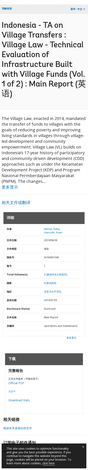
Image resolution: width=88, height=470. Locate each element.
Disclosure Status (18, 308)
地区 (9, 291)
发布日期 (12, 300)
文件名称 (12, 317)
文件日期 (12, 240)
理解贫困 (7, 8)
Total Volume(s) (17, 274)
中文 (79, 9)
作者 (9, 229)
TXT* (11, 392)
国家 (9, 283)
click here (48, 463)
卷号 (9, 266)
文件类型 (12, 249)
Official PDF (16, 383)
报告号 (10, 257)
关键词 (10, 326)
